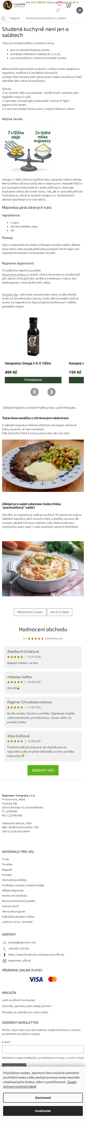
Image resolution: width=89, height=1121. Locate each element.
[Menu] (80, 10)
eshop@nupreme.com (22, 942)
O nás (5, 859)
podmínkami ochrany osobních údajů (61, 1058)
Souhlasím (43, 1111)
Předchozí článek (30, 612)
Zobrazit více (43, 770)
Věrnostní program (13, 912)
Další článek (59, 612)
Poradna (7, 864)
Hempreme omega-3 (15, 275)
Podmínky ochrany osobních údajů (23, 885)
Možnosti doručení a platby (19, 901)
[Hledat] (58, 10)
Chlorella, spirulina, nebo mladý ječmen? (27, 1006)
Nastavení (43, 1097)
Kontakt (7, 875)
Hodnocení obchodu (43, 629)
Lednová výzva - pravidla (17, 922)
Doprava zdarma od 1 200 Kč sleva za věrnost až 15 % (42, 2)
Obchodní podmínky (14, 880)
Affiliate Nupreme (13, 891)
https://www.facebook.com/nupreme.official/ (36, 955)
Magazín (7, 870)
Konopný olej (10, 295)
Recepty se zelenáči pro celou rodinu (25, 1012)
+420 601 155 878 (18, 949)
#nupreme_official (19, 961)
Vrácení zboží (10, 906)
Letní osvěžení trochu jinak (18, 1000)
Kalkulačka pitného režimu (18, 917)
